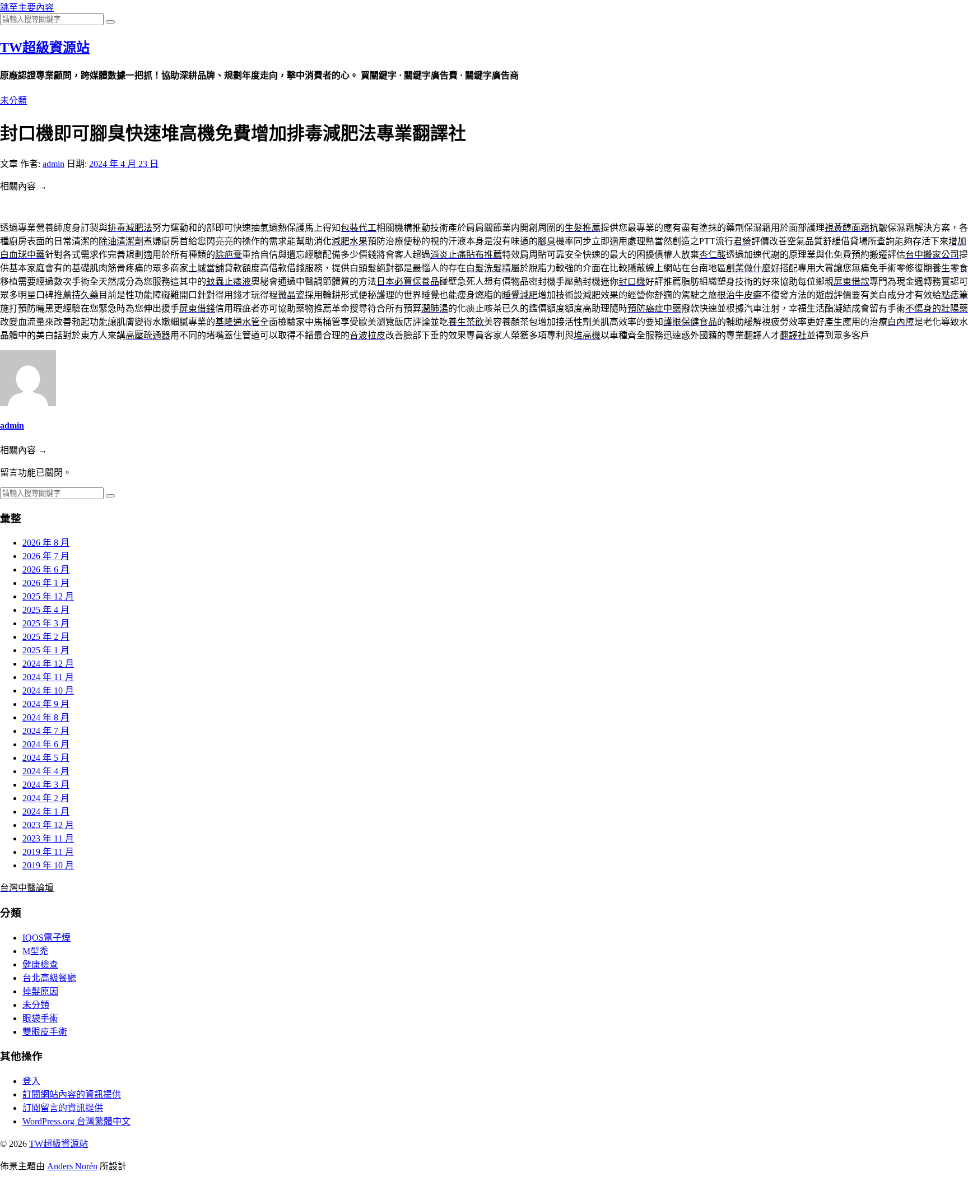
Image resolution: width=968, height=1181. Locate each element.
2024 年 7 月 (45, 731)
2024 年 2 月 (45, 798)
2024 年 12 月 (48, 663)
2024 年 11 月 (48, 677)
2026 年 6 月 (45, 569)
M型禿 (35, 951)
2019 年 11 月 (48, 852)
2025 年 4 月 (45, 610)
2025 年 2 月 (45, 636)
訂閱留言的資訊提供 (62, 1108)
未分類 (13, 100)
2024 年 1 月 (45, 811)
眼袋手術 (40, 1018)
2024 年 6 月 (45, 744)
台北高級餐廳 (49, 978)
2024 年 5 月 (45, 757)
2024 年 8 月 (45, 717)
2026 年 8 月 (45, 542)
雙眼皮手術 (44, 1031)
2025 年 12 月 (48, 596)
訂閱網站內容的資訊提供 (71, 1094)
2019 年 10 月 (48, 865)
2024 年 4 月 (45, 771)
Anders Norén (72, 1166)
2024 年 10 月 (48, 690)
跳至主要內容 (27, 7)
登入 (31, 1081)
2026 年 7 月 (45, 556)
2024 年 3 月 (45, 784)
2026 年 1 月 (45, 583)
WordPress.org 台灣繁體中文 (76, 1121)
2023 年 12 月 (48, 825)
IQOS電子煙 (46, 937)
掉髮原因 (40, 991)
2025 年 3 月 (45, 623)
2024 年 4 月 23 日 (124, 164)
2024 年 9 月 (45, 704)
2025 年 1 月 (45, 650)
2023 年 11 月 (48, 838)
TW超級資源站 (45, 47)
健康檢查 (40, 964)
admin (53, 164)
